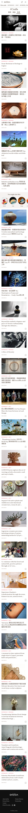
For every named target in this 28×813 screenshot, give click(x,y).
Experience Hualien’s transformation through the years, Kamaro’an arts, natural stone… (13, 594)
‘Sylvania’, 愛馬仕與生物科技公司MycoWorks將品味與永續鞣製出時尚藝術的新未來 (13, 625)
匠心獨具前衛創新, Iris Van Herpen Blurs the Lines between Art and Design (13, 411)
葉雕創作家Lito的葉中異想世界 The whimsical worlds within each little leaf (13, 153)
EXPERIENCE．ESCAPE (6, 589)
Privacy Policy (6, 801)
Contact (4, 803)
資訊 (9, 12)
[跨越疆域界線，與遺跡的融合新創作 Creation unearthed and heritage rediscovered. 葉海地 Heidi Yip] (14, 217)
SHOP (17, 5)
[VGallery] (3, 5)
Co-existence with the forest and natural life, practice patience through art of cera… (12, 564)
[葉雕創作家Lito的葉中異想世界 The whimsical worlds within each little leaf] (14, 139)
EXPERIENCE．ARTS (6, 89)
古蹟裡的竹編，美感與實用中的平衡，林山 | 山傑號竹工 (12, 124)
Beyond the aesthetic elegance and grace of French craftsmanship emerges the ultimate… (13, 324)
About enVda (6, 799)
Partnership (18, 801)
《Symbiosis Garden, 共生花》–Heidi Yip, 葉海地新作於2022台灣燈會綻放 (13, 442)
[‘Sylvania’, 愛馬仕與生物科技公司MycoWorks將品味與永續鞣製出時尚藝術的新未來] (14, 611)
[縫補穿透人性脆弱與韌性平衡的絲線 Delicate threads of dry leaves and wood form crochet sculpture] (14, 672)
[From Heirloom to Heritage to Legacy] (14, 51)
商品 (14, 12)
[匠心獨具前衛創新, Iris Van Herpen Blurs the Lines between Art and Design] (14, 397)
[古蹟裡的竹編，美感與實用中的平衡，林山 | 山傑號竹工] (14, 110)
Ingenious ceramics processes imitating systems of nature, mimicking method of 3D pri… (12, 533)
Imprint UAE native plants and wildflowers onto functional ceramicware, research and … (12, 503)
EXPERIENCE (11, 5)
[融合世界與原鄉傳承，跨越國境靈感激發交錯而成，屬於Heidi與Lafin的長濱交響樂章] (14, 366)
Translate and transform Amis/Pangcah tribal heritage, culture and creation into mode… (12, 747)
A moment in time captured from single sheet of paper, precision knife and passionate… (12, 655)
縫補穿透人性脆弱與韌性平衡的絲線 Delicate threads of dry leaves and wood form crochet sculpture (13, 686)
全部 (18, 12)
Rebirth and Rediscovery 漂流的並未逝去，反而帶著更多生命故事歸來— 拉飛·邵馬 (13, 184)
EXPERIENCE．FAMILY (6, 559)
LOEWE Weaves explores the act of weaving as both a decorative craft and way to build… (13, 472)
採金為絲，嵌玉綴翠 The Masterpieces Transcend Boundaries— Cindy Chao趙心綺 (12, 293)
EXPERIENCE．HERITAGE (7, 32)
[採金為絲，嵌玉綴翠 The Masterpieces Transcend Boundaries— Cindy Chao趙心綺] (14, 279)
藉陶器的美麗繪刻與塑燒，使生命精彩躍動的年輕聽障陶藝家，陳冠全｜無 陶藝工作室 (13, 94)
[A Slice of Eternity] (14, 340)
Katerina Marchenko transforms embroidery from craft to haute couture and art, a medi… (12, 778)
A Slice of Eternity (7, 352)
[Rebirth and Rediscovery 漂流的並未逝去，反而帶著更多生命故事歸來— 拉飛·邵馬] (14, 169)
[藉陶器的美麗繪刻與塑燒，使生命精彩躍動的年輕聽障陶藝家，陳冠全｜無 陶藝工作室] (14, 80)
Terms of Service (19, 799)
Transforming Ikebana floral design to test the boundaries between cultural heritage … (13, 716)
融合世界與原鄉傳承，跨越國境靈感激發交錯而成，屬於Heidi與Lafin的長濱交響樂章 (13, 380)
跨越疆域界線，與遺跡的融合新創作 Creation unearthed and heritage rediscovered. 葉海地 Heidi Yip (13, 232)
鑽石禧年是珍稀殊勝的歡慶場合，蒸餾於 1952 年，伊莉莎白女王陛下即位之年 (13, 262)
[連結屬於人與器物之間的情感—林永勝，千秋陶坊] (14, 23)
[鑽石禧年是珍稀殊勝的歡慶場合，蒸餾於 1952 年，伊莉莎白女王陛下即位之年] (14, 248)
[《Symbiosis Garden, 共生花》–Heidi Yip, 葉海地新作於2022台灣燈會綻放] (14, 427)
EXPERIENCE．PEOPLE (6, 288)
